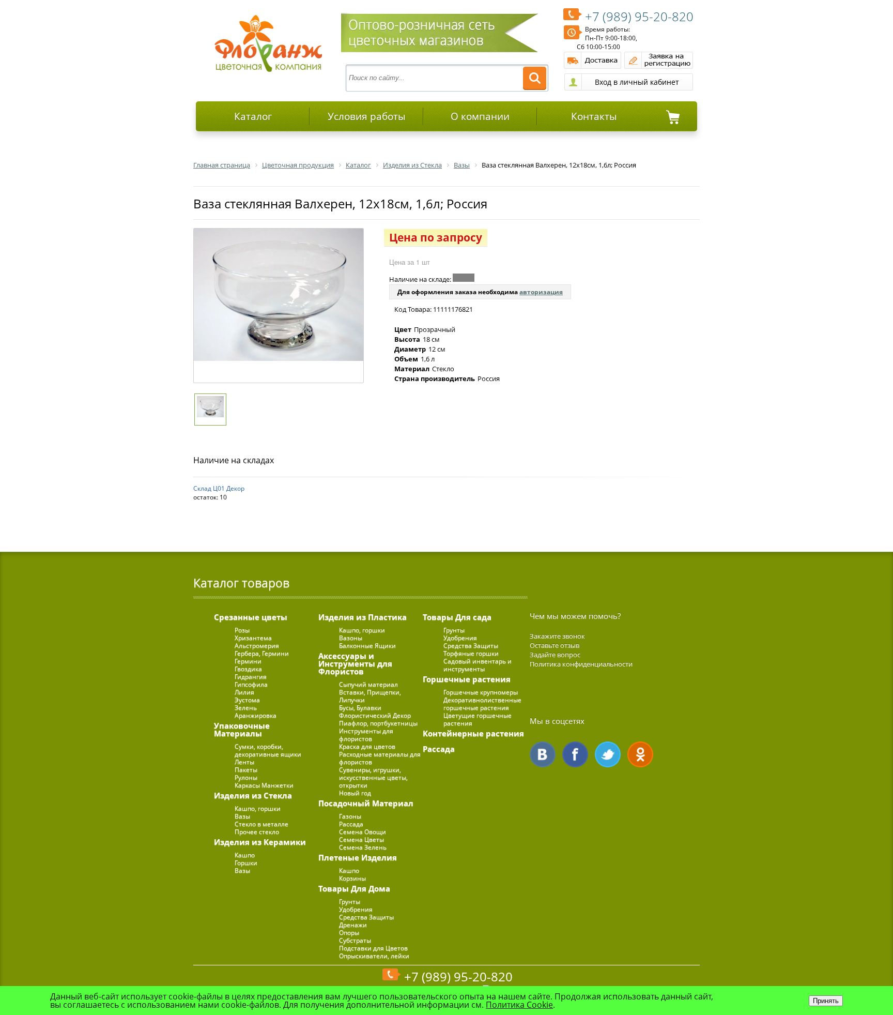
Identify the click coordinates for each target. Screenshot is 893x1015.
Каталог (253, 116)
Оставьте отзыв (554, 645)
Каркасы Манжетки (264, 785)
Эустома (247, 700)
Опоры (349, 932)
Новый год (355, 793)
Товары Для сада (457, 617)
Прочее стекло (257, 832)
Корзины (352, 878)
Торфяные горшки (471, 653)
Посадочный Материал (365, 803)
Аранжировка (255, 715)
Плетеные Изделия (357, 857)
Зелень (246, 707)
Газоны (350, 816)
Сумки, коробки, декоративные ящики (268, 750)
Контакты (594, 116)
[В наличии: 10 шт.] (463, 278)
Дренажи (353, 925)
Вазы (242, 816)
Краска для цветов (367, 746)
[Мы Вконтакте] (543, 754)
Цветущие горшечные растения (477, 719)
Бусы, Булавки (360, 707)
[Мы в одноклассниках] (640, 754)
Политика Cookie (519, 1004)
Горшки (246, 863)
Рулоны (246, 777)
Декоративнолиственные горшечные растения (482, 703)
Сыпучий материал (368, 684)
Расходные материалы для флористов (380, 758)
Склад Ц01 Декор (218, 488)
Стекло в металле (261, 824)
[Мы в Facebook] (575, 754)
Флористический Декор (375, 715)
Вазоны (350, 638)
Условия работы (367, 116)
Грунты (349, 901)
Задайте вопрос (555, 654)
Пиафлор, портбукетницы (378, 723)
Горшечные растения (467, 679)
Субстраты (355, 940)
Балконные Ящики (367, 645)
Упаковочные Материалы (242, 729)
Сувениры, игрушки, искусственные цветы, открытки (373, 777)
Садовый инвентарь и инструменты (477, 665)
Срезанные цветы (250, 617)
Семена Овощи (362, 832)
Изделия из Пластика (362, 617)
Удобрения (356, 909)
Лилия (244, 692)
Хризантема (253, 638)
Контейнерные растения (473, 733)
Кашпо (245, 855)
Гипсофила (251, 684)
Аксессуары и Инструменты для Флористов (355, 663)
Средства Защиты (366, 917)
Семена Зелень (363, 847)
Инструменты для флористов (366, 735)
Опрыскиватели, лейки (374, 956)
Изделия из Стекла (253, 795)
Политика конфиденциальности (581, 664)
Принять (826, 1001)
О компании (480, 116)
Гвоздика (248, 669)
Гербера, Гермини (262, 653)
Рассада (351, 824)
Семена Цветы (361, 839)
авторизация (541, 291)
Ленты (244, 762)
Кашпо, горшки (258, 808)
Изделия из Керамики (260, 842)
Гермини (248, 661)
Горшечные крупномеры (480, 692)
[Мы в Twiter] (608, 754)
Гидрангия (251, 676)
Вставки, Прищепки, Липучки (370, 696)
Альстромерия (257, 645)
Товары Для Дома (354, 888)
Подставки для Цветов (373, 948)
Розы (242, 630)
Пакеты (246, 770)
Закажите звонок (557, 636)
